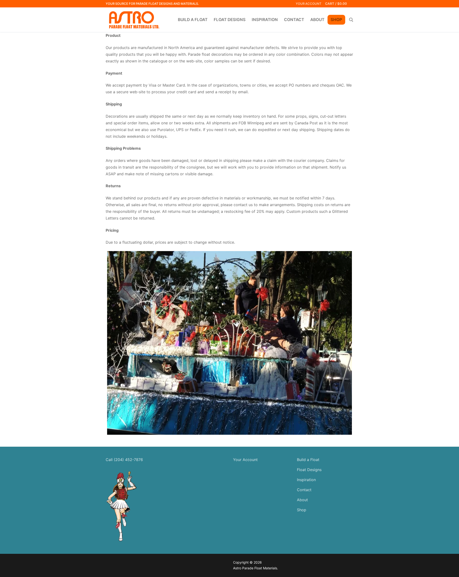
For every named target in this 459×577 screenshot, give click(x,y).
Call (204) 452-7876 (124, 459)
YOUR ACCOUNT (308, 3)
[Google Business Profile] (124, 563)
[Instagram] (109, 563)
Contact (304, 489)
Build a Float (308, 459)
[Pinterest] (116, 563)
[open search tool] (351, 20)
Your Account (245, 459)
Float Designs (309, 469)
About (302, 499)
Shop (301, 509)
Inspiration (306, 479)
